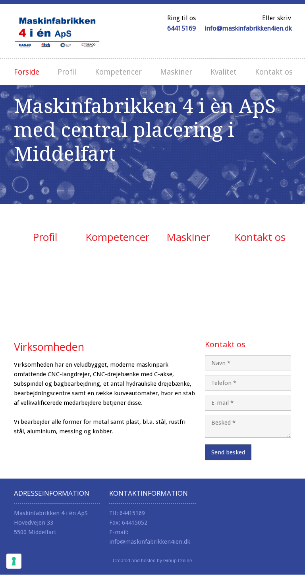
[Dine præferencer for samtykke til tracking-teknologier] (13, 561)
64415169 (181, 28)
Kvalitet (223, 72)
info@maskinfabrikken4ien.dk (248, 28)
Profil (67, 72)
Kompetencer (118, 72)
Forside (26, 72)
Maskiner (176, 72)
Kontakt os (274, 72)
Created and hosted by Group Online (152, 560)
